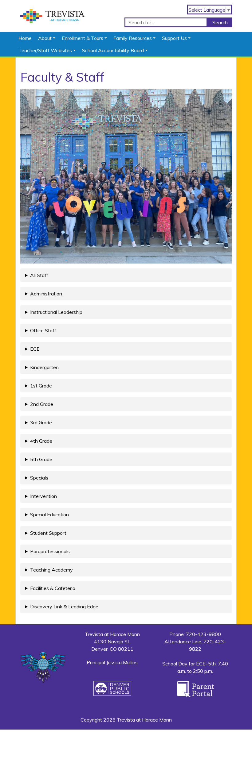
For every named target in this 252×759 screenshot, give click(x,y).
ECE (35, 349)
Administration (46, 294)
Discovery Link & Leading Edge (64, 606)
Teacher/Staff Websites (45, 50)
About (45, 38)
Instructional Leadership (56, 312)
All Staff (39, 275)
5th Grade (41, 459)
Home (25, 38)
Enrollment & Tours (82, 38)
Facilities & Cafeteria (52, 588)
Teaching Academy (51, 570)
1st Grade (41, 386)
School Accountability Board (113, 50)
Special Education (49, 514)
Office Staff (43, 330)
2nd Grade (41, 404)
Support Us (174, 38)
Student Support (48, 533)
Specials (39, 478)
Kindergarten (44, 367)
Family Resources (132, 38)
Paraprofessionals (50, 551)
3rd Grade (41, 422)
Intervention (43, 496)
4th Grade (41, 441)
